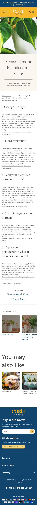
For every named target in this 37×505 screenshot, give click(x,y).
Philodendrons (6, 96)
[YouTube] (22, 488)
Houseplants (18, 299)
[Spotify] (30, 488)
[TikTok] (26, 488)
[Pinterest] (10, 488)
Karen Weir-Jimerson (15, 283)
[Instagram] (14, 488)
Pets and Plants (7, 391)
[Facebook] (6, 488)
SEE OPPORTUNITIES (12, 446)
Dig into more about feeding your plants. (15, 206)
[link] (18, 12)
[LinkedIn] (18, 488)
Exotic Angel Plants (18, 294)
